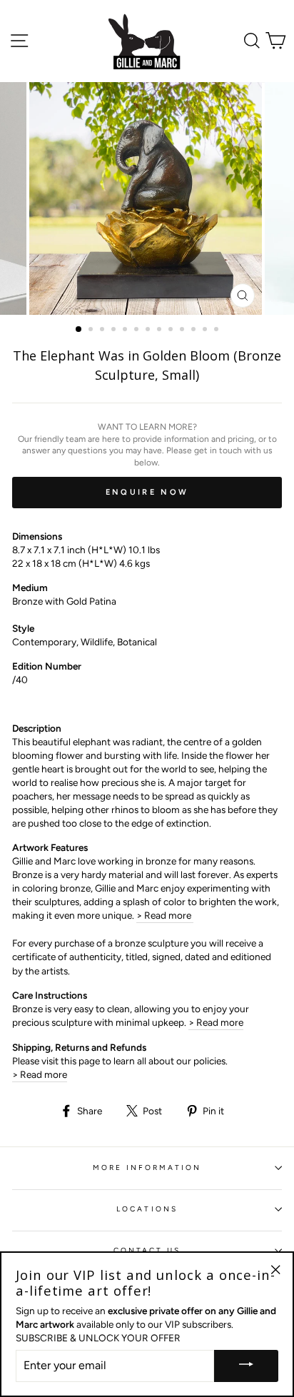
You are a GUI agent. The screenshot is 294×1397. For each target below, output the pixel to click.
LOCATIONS (147, 1209)
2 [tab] (92, 330)
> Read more (164, 915)
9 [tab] (172, 330)
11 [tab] (194, 330)
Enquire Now (147, 492)
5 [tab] (126, 330)
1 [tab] (79, 329)
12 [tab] (206, 330)
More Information (147, 1167)
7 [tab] (149, 330)
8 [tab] (160, 330)
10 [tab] (183, 330)
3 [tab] (103, 330)
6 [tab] (137, 330)
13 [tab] (217, 330)
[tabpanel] (147, 198)
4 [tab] (114, 330)
